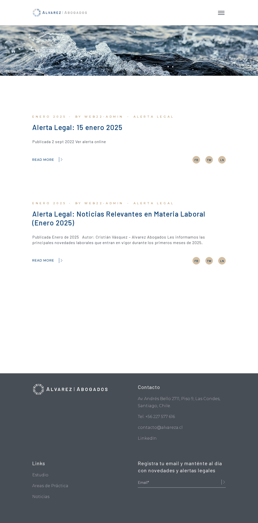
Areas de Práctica (50, 485)
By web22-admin (99, 116)
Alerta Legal (154, 116)
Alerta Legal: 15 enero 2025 (77, 127)
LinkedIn (147, 438)
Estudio (40, 475)
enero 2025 (49, 116)
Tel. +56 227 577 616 (156, 416)
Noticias (40, 496)
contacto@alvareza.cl (160, 427)
